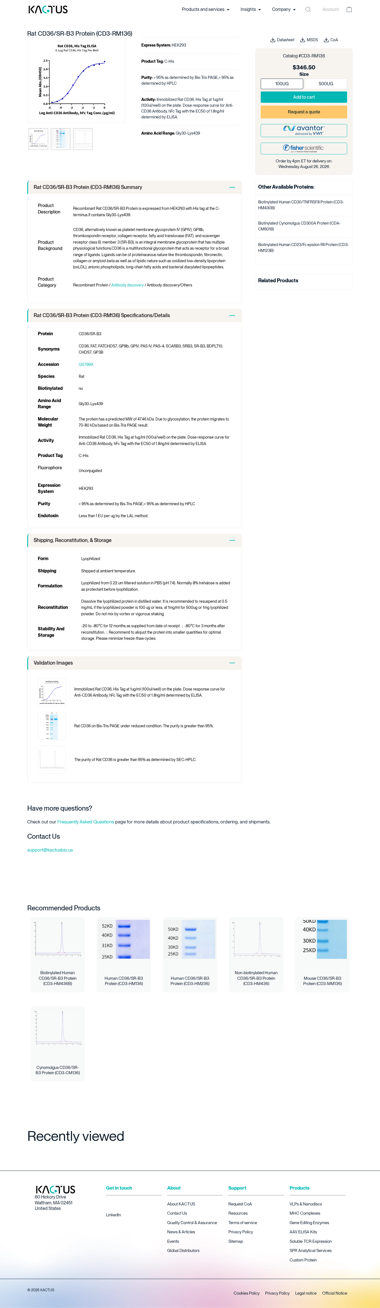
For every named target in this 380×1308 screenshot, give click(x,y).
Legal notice (306, 1293)
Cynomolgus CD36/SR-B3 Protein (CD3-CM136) (58, 1070)
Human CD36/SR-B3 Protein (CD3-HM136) (124, 981)
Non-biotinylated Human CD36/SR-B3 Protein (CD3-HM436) (256, 978)
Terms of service (242, 1222)
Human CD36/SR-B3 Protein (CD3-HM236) (190, 981)
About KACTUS (181, 1204)
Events (173, 1241)
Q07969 (86, 364)
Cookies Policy (247, 1293)
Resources (238, 1213)
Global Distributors (183, 1250)
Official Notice (334, 1293)
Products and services (203, 9)
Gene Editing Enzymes (309, 1222)
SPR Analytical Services (311, 1250)
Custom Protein (303, 1260)
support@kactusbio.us (50, 850)
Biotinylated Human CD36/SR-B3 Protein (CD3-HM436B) (58, 978)
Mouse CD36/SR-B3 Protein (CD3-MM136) (322, 981)
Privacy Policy (240, 1231)
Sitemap (235, 1241)
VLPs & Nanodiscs (306, 1204)
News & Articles (181, 1231)
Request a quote (304, 112)
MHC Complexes (305, 1213)
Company (282, 9)
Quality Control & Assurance (192, 1222)
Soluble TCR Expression (311, 1241)
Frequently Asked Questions (85, 822)
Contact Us (177, 1213)
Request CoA (240, 1204)
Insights (249, 9)
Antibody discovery (127, 285)
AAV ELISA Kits (303, 1231)
